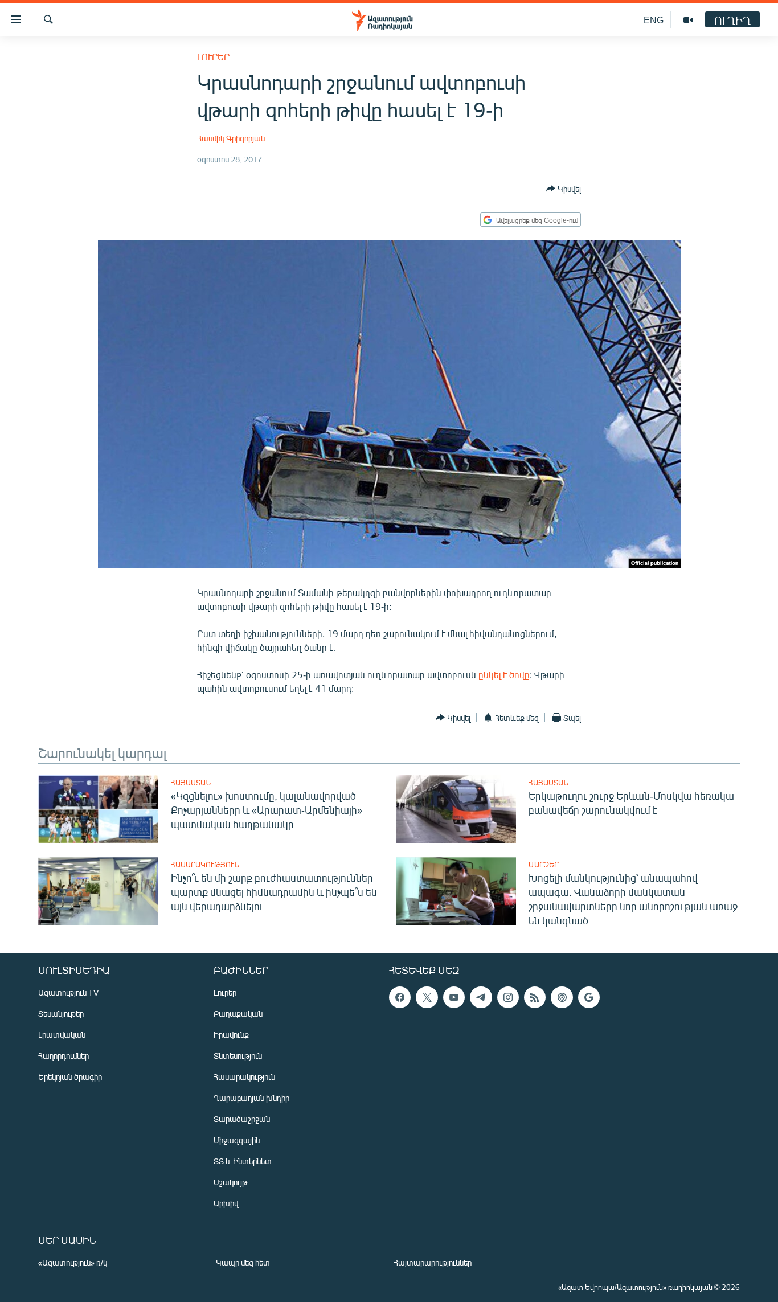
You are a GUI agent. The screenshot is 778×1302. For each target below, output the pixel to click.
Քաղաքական (238, 1013)
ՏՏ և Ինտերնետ (243, 1161)
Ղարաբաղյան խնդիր (251, 1098)
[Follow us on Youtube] (454, 997)
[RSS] (535, 997)
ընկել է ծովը (504, 674)
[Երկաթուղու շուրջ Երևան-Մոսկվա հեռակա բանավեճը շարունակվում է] (456, 809)
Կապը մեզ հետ (243, 1262)
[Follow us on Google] (589, 997)
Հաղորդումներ (63, 1056)
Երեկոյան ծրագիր (70, 1077)
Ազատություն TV (68, 992)
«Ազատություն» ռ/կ (72, 1262)
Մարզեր (544, 864)
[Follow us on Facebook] (400, 997)
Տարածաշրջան (242, 1119)
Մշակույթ (230, 1182)
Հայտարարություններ (433, 1262)
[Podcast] (561, 997)
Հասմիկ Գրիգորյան (231, 138)
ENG (654, 19)
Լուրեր (213, 56)
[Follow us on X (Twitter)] (426, 997)
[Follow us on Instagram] (508, 997)
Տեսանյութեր (61, 1013)
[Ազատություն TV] (688, 19)
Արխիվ (226, 1203)
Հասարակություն (205, 864)
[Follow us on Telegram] (481, 997)
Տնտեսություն (238, 1056)
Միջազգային (237, 1140)
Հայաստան (191, 782)
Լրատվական (61, 1034)
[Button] (563, 188)
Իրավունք (231, 1034)
